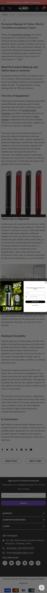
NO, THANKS (35, 305)
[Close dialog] (45, 282)
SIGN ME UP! (35, 301)
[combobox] (27, 296)
